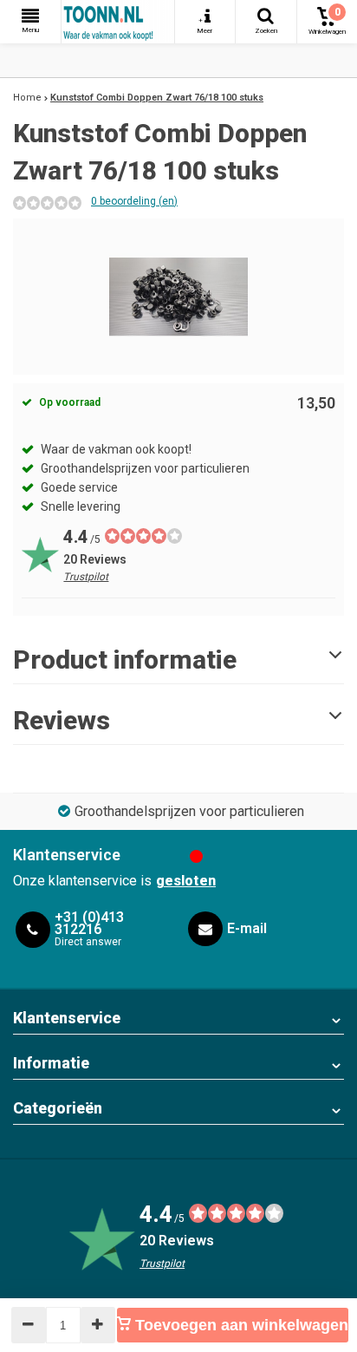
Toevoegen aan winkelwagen (239, 1325)
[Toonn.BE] (118, 21)
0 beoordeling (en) (134, 201)
